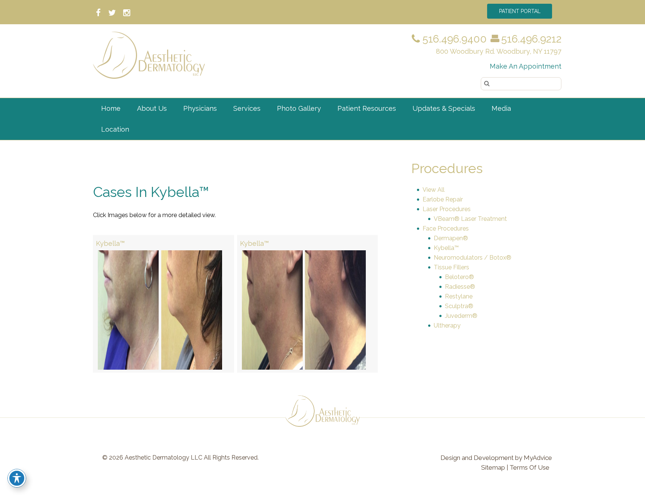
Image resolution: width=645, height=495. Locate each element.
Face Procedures (446, 228)
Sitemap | (494, 467)
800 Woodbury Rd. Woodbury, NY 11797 (498, 51)
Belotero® (459, 277)
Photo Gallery (299, 108)
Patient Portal (519, 11)
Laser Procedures (447, 209)
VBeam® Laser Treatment (470, 218)
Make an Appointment (525, 66)
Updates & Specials (443, 108)
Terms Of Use (529, 467)
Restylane (459, 296)
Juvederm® (461, 315)
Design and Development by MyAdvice (496, 457)
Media (501, 108)
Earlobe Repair (443, 199)
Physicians (200, 108)
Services (247, 108)
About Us (152, 108)
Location (115, 129)
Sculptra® (459, 306)
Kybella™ (110, 243)
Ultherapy (447, 325)
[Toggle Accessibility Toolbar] (17, 478)
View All (434, 189)
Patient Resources (366, 108)
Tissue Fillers (451, 267)
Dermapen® (451, 238)
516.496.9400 (453, 39)
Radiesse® (460, 286)
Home (111, 108)
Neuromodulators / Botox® (472, 257)
